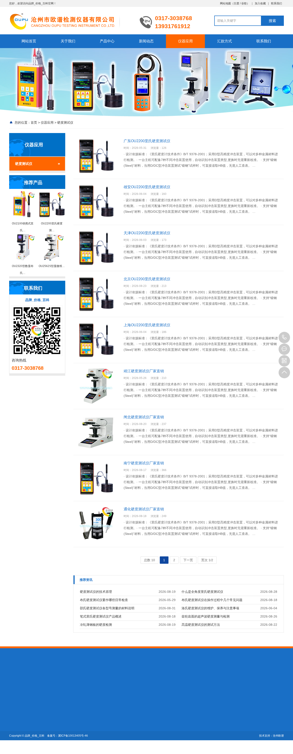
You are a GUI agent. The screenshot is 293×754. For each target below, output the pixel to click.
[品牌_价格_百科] (71, 21)
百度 (236, 3)
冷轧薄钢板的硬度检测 (96, 624)
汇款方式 (224, 41)
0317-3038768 (284, 337)
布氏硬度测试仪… (54, 726)
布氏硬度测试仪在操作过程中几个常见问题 (212, 600)
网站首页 (29, 41)
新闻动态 (146, 41)
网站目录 (102, 679)
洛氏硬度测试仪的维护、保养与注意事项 (210, 608)
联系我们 (276, 3)
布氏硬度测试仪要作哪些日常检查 (104, 600)
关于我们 (68, 41)
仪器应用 (185, 41)
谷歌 (244, 3)
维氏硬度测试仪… (54, 732)
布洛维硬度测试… (54, 738)
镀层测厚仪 (49, 679)
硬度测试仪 (65, 122)
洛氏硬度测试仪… (54, 719)
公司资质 (15, 719)
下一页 (188, 560)
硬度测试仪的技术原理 (96, 591)
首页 (34, 122)
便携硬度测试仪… (54, 713)
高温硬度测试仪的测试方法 (201, 624)
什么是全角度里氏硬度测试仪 (202, 591)
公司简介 (15, 713)
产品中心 (107, 41)
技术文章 (79, 713)
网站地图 (225, 3)
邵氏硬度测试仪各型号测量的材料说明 (107, 608)
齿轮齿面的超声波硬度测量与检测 (206, 616)
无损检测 (66, 679)
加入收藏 (260, 3)
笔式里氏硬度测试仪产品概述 (101, 616)
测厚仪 (33, 679)
